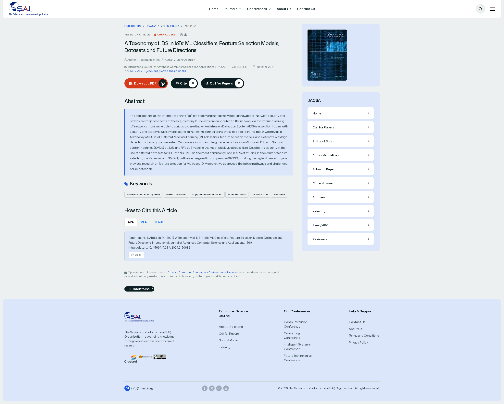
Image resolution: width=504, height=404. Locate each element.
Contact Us (306, 9)
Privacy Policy (358, 342)
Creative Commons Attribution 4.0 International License (202, 272)
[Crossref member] (130, 358)
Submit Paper (228, 340)
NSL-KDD (279, 194)
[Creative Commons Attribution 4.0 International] (183, 34)
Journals (230, 9)
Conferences (257, 9)
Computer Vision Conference (296, 324)
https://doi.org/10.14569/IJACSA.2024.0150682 (158, 71)
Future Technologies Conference (298, 358)
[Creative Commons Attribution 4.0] (160, 357)
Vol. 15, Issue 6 (170, 26)
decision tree (260, 194)
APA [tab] (131, 222)
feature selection (176, 194)
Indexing (224, 347)
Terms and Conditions (364, 335)
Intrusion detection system (143, 194)
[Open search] (480, 9)
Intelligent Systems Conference (297, 346)
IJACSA (151, 26)
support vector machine (207, 194)
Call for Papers (229, 334)
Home (213, 9)
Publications (133, 26)
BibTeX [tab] (158, 222)
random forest (237, 194)
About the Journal (231, 327)
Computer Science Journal (233, 313)
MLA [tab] (144, 222)
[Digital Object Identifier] (145, 357)
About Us (284, 9)
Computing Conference (292, 335)
